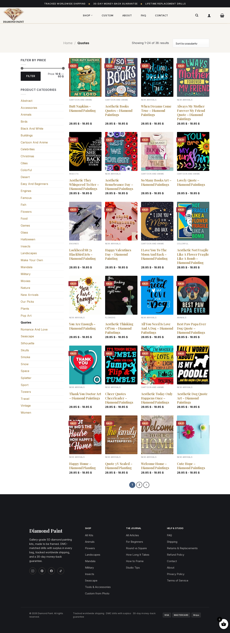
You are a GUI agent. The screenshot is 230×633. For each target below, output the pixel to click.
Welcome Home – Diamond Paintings (155, 466)
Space (25, 371)
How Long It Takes (137, 554)
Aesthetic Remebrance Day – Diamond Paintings (119, 184)
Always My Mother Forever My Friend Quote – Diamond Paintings (191, 112)
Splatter (26, 378)
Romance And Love (34, 329)
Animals (26, 114)
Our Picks (27, 301)
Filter (30, 76)
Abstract (26, 101)
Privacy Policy (175, 574)
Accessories (29, 108)
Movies (25, 281)
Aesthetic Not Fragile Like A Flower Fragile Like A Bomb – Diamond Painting (193, 256)
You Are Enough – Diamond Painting (82, 326)
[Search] (196, 15)
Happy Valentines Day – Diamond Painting (118, 254)
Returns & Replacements (182, 548)
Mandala (26, 267)
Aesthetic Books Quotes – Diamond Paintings (118, 110)
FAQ (143, 15)
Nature (25, 288)
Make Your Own (32, 260)
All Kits (89, 535)
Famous (26, 198)
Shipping (172, 541)
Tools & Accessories (98, 587)
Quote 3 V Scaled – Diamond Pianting (118, 466)
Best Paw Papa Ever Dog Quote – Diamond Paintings (191, 328)
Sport (24, 385)
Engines (26, 191)
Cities (24, 163)
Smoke (25, 357)
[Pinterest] (42, 570)
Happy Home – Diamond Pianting (82, 466)
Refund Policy (175, 554)
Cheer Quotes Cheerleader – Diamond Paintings (119, 398)
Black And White (32, 128)
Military (26, 274)
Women (26, 412)
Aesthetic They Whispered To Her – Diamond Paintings (84, 184)
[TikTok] (60, 570)
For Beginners (134, 541)
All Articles (132, 535)
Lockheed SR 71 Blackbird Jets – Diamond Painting (82, 254)
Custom (107, 15)
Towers (26, 392)
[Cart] (222, 15)
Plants (25, 308)
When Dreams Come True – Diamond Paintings (156, 110)
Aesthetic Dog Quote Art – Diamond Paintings (192, 398)
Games (25, 225)
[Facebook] (51, 570)
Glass (24, 232)
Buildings (27, 135)
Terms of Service (177, 580)
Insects (25, 246)
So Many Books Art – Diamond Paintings (156, 182)
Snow (25, 364)
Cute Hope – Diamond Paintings (191, 466)
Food (24, 218)
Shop (86, 15)
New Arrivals (29, 295)
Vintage (26, 405)
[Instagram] (32, 570)
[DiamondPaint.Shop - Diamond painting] (39, 15)
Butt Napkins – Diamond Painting (82, 108)
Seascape (27, 336)
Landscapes (29, 253)
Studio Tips (133, 567)
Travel (25, 399)
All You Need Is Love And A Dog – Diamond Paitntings (157, 328)
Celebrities (28, 149)
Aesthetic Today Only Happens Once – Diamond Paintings (157, 398)
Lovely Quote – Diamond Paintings (191, 182)
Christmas (27, 156)
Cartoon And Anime (34, 142)
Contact (161, 15)
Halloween (28, 239)
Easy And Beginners (34, 184)
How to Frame (135, 561)
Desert (25, 177)
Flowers (26, 211)
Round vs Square (136, 548)
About (127, 15)
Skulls (25, 350)
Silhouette (27, 343)
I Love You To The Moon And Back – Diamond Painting (154, 254)
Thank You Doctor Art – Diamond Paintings (85, 396)
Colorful (26, 170)
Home (68, 43)
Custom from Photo (97, 593)
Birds (24, 121)
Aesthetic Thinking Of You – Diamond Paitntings (119, 328)
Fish (23, 204)
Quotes (26, 322)
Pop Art (26, 315)
